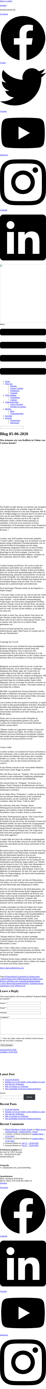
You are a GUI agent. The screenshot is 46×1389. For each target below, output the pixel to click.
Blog (12, 411)
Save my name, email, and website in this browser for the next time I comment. (21, 1039)
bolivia (25, 976)
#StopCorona (17, 976)
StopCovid (21, 986)
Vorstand (13, 393)
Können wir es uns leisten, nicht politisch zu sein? (25, 1082)
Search (2, 1093)
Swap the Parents (12, 1080)
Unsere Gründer (16, 388)
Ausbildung (15, 397)
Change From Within (13, 979)
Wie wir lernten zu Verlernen (16, 1086)
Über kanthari (10, 395)
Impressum (14, 423)
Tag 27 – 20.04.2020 (30, 1143)
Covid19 (7, 981)
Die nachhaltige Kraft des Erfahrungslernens (23, 1089)
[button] (23, 350)
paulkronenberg (16, 983)
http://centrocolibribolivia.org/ (12, 968)
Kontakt (8, 418)
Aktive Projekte (16, 404)
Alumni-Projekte (12, 402)
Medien (8, 409)
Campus (13, 400)
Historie (13, 386)
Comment (4, 1017)
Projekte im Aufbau (18, 407)
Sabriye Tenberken (30, 983)
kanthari (3, 5)
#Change (8, 976)
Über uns (9, 384)
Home (7, 381)
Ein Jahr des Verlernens (14, 1084)
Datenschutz (15, 420)
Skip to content (6, 1)
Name (3, 1003)
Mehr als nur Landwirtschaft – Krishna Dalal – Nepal (25, 1130)
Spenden (8, 416)
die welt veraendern (19, 981)
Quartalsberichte (16, 413)
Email (3, 1008)
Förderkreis (14, 391)
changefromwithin (29, 979)
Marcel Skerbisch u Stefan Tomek (18, 1129)
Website (3, 1013)
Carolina (31, 976)
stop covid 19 (11, 986)
